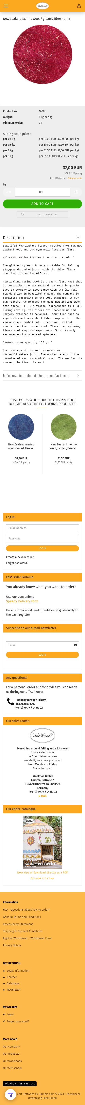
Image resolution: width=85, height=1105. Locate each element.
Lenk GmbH (50, 1098)
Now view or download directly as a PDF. (42, 872)
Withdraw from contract (20, 1083)
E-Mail (42, 796)
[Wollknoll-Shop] (42, 6)
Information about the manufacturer (36, 375)
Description (13, 237)
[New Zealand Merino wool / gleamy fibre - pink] (42, 54)
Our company (11, 1046)
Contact (12, 977)
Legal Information (18, 970)
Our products (11, 1053)
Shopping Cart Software (19, 1094)
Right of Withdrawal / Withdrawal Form (27, 938)
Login (42, 548)
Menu (6, 6)
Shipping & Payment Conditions (22, 931)
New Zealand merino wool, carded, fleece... (21, 446)
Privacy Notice (12, 945)
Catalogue (13, 983)
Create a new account (20, 557)
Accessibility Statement (18, 924)
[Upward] (74, 1099)
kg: (4, 184)
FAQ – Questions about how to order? (26, 909)
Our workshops (12, 1061)
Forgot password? (17, 563)
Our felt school (12, 1068)
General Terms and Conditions (22, 917)
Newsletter (14, 989)
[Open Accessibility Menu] (10, 1094)
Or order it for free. (43, 878)
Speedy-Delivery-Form (22, 601)
